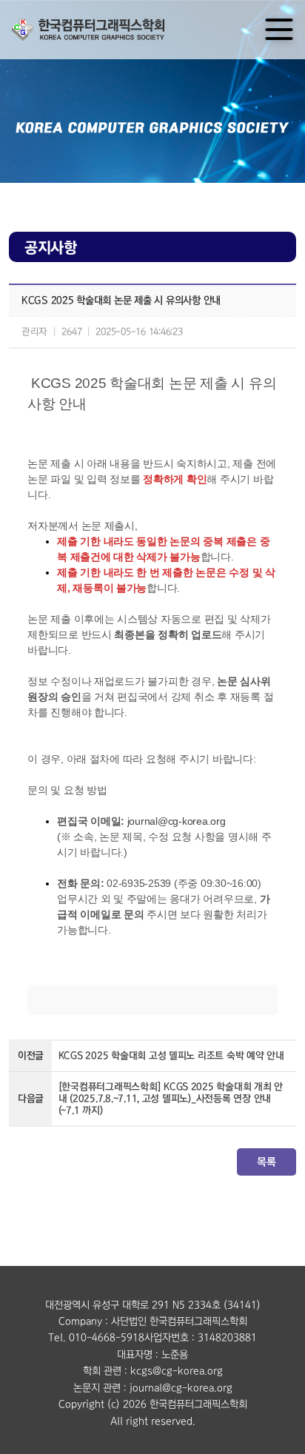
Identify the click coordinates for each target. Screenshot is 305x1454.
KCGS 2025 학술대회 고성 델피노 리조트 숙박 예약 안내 (171, 1055)
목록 (266, 1161)
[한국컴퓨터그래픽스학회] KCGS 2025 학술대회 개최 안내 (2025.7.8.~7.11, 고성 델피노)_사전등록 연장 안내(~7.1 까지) (170, 1098)
